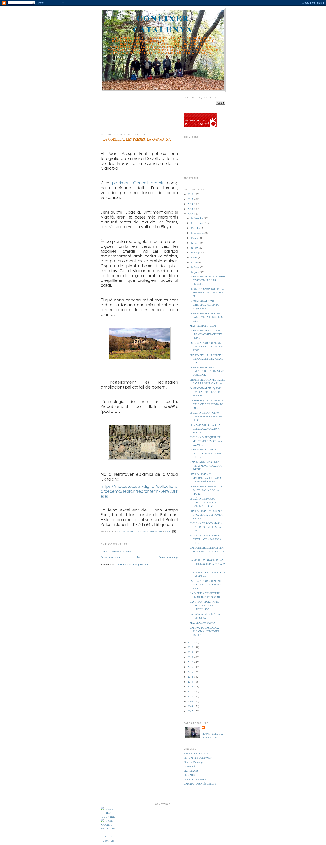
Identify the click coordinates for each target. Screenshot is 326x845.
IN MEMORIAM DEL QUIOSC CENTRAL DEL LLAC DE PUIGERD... (206, 391)
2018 (191, 657)
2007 (191, 711)
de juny (195, 247)
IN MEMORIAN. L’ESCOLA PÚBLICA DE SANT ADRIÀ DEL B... (206, 453)
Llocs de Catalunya (194, 762)
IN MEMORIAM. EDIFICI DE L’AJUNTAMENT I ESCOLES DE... (206, 317)
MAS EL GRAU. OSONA (202, 622)
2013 (191, 681)
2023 (191, 209)
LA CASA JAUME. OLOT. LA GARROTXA (205, 615)
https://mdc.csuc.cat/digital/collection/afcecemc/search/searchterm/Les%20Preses (139, 491)
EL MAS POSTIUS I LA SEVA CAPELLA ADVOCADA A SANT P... (205, 428)
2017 (191, 662)
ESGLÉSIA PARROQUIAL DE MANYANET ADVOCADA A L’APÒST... (206, 441)
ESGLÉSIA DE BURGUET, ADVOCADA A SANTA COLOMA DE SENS (203, 502)
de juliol (195, 242)
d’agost (195, 237)
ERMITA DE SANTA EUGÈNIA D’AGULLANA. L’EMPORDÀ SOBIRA (206, 514)
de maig (195, 252)
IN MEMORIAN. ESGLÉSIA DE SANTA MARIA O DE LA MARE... (206, 490)
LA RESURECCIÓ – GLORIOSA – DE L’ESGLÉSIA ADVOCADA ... (207, 563)
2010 (191, 696)
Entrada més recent (110, 557)
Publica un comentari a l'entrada (117, 551)
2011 (191, 691)
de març (195, 262)
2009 (191, 701)
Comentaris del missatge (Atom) (132, 564)
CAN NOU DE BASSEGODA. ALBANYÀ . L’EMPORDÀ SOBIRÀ (204, 631)
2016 (191, 667)
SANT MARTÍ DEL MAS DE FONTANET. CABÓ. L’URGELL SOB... (204, 605)
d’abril (194, 257)
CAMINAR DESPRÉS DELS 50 (200, 783)
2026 (191, 194)
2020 (191, 647)
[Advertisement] (123, 99)
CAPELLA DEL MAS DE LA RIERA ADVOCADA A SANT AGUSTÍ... (206, 465)
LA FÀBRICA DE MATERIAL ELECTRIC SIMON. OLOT (205, 595)
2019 (191, 652)
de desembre (197, 218)
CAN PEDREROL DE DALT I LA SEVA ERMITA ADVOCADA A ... (207, 551)
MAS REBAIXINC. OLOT (203, 325)
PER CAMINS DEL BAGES (198, 757)
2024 (191, 204)
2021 (191, 642)
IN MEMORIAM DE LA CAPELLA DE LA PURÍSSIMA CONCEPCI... (207, 371)
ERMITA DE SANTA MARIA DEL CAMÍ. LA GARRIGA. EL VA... (207, 381)
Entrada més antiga (168, 557)
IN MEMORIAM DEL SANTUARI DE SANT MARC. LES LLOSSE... (207, 280)
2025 (191, 199)
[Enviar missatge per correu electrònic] (174, 531)
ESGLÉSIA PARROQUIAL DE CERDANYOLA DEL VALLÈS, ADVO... (207, 346)
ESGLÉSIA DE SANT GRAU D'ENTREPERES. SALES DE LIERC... (206, 416)
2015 (191, 672)
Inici (139, 557)
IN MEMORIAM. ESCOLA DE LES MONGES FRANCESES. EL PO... (206, 334)
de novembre (198, 223)
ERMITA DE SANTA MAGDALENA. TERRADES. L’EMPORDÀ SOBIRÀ (206, 477)
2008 (191, 706)
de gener (195, 272)
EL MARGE (190, 775)
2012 (191, 686)
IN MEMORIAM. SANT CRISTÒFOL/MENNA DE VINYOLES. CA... (204, 304)
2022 (191, 213)
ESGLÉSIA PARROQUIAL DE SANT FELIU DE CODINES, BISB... (205, 584)
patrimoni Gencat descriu (139, 183)
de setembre (197, 233)
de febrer (195, 267)
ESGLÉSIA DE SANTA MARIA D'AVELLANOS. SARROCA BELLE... (206, 539)
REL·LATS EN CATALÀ (196, 753)
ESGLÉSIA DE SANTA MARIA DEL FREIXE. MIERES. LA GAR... (206, 526)
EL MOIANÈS (191, 770)
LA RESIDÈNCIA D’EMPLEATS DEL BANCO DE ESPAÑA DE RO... (206, 404)
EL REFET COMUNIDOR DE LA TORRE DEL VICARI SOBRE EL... (207, 292)
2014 (191, 676)
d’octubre (196, 228)
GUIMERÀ (189, 766)
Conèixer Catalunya (163, 24)
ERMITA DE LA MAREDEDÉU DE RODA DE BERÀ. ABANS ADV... (206, 358)
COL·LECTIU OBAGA (195, 779)
